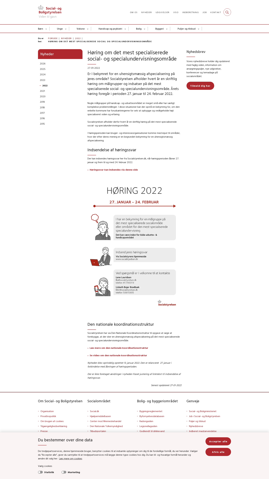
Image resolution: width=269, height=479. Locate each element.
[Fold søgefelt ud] (227, 12)
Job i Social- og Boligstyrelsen (204, 416)
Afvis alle (218, 451)
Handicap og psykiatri (110, 28)
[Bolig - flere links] (145, 29)
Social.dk (94, 411)
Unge (60, 28)
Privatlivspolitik (48, 416)
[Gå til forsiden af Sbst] (49, 12)
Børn (40, 28)
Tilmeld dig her (200, 85)
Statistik (49, 472)
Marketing (74, 472)
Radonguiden (146, 421)
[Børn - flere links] (46, 29)
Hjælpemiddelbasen (100, 416)
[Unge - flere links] (66, 29)
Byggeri (159, 28)
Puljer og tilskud (187, 28)
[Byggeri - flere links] (167, 29)
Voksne (81, 28)
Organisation (47, 411)
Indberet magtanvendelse (203, 431)
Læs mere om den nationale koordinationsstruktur (119, 347)
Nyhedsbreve (196, 426)
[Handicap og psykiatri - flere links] (125, 29)
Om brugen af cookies (52, 421)
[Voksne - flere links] (88, 29)
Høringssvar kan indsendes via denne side (114, 169)
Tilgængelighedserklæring (53, 426)
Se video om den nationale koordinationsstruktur (118, 355)
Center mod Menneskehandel (105, 421)
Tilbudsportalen (98, 431)
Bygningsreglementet (150, 411)
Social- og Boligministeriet (202, 411)
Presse (44, 431)
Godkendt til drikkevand (152, 431)
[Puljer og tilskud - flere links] (199, 29)
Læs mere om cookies (70, 458)
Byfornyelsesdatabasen (151, 416)
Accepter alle (218, 441)
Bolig (139, 28)
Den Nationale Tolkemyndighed (106, 426)
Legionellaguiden (148, 426)
